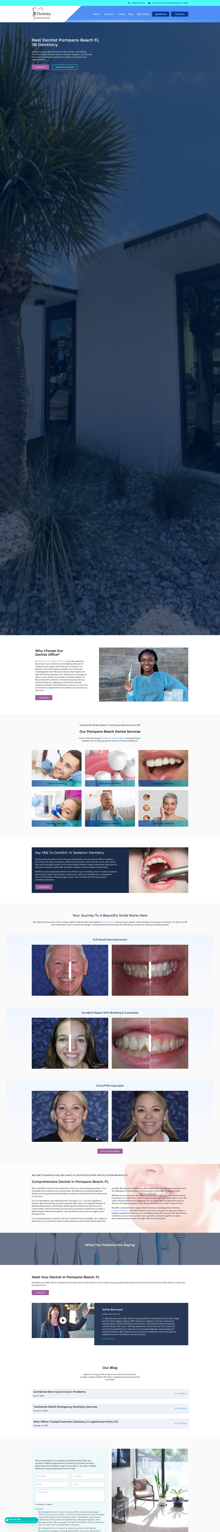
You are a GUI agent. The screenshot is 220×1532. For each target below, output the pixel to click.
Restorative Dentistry (110, 783)
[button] (63, 1320)
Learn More (44, 887)
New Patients (143, 14)
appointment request (64, 67)
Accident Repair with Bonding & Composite (110, 1012)
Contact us (179, 14)
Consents (39, 1509)
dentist (81, 1200)
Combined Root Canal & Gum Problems (59, 1391)
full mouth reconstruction (110, 939)
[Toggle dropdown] (100, 14)
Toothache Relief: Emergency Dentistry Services (65, 1406)
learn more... (108, 1338)
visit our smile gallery (110, 1151)
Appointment (161, 14)
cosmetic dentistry (120, 1210)
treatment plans (107, 922)
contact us (40, 67)
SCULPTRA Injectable (110, 1085)
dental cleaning (162, 1195)
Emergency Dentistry (110, 823)
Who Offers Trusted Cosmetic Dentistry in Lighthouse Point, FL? (75, 1421)
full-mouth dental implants (113, 738)
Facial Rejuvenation (163, 823)
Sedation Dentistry (57, 823)
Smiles (121, 14)
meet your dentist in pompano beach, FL (66, 1277)
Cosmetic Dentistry (163, 783)
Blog (130, 14)
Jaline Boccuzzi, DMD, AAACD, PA (51, 661)
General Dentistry (56, 783)
